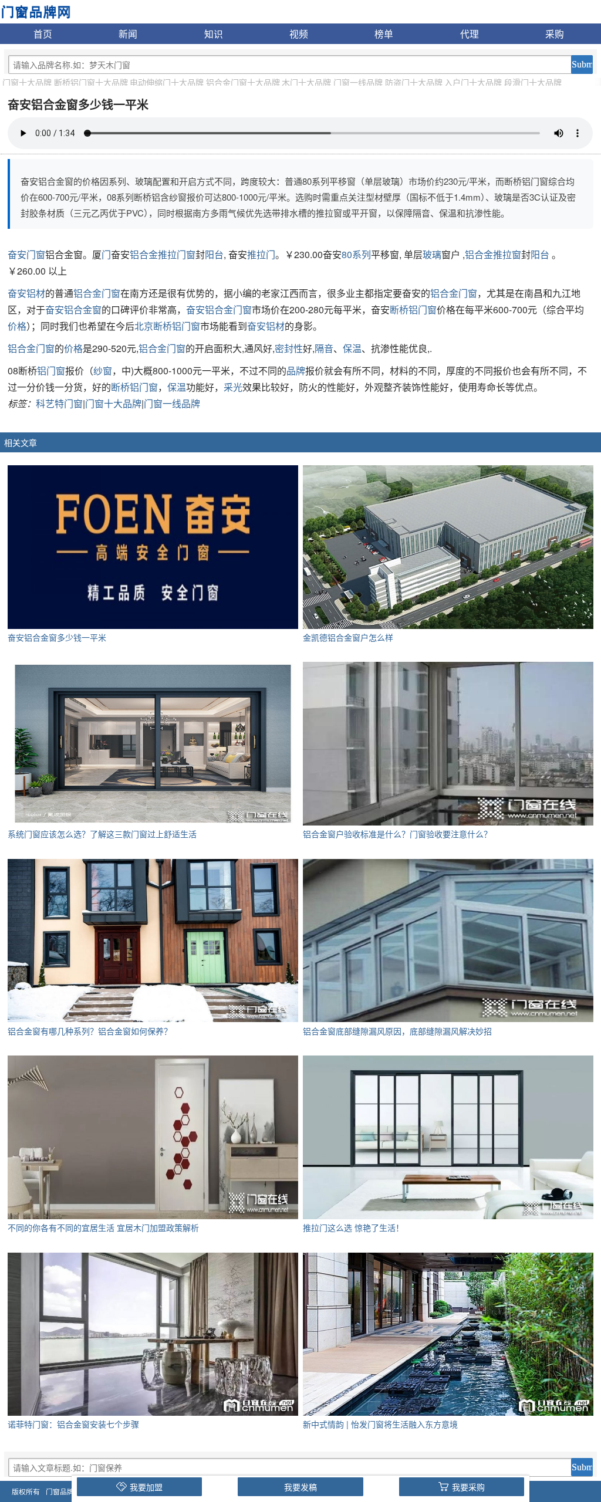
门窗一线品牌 (358, 82)
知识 (213, 33)
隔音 (324, 348)
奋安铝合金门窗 (219, 309)
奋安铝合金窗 (73, 309)
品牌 (295, 370)
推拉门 (261, 254)
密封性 (289, 348)
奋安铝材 (26, 293)
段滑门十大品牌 (533, 82)
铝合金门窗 (96, 293)
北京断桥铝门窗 (167, 326)
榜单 (383, 33)
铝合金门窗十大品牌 (243, 82)
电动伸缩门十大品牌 (167, 82)
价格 (17, 326)
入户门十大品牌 (473, 82)
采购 (554, 33)
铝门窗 (51, 370)
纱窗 (102, 370)
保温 (352, 348)
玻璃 (432, 254)
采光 (233, 387)
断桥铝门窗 (413, 309)
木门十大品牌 (306, 82)
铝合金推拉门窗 (162, 254)
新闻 (128, 33)
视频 (298, 33)
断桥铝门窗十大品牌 (91, 82)
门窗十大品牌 (27, 82)
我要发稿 (300, 1487)
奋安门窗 (26, 254)
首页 (42, 33)
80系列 (356, 254)
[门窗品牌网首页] (35, 10)
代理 (469, 33)
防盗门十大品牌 (414, 82)
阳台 (214, 254)
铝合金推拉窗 (493, 254)
